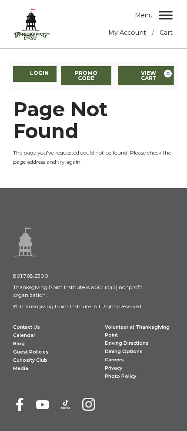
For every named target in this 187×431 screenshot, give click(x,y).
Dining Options (124, 351)
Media (20, 368)
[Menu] (166, 15)
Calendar (24, 335)
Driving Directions (127, 343)
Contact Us (26, 327)
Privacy (113, 368)
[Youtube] (42, 404)
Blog (19, 344)
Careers (114, 360)
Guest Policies (31, 352)
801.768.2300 (30, 276)
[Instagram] (88, 404)
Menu (144, 15)
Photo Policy (120, 376)
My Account (127, 33)
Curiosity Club (30, 360)
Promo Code (86, 75)
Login (39, 73)
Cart (166, 33)
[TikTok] (65, 404)
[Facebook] (19, 404)
